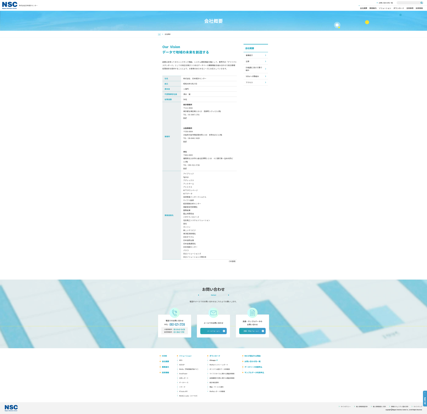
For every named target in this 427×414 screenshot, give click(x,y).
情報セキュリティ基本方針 (399, 406)
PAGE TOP (425, 400)
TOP (159, 34)
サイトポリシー (346, 406)
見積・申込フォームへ (251, 331)
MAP (185, 118)
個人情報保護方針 (362, 406)
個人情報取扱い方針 (379, 406)
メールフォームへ (213, 331)
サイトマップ (418, 406)
